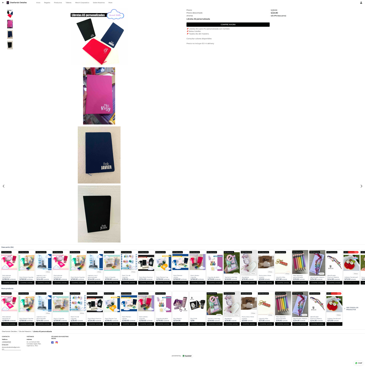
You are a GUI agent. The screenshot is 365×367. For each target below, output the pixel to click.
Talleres (68, 3)
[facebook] (52, 342)
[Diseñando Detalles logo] (8, 2)
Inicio (38, 3)
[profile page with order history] (361, 3)
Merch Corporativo (82, 3)
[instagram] (56, 342)
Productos (58, 3)
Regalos (47, 3)
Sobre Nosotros (99, 3)
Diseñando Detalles (18, 3)
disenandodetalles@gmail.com (11, 348)
